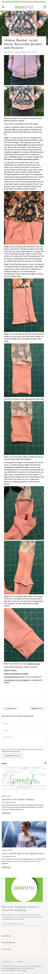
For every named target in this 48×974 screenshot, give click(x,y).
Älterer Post (10, 709)
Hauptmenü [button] (6, 936)
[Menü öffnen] (5, 7)
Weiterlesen (6, 813)
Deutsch (7, 962)
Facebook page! (33, 664)
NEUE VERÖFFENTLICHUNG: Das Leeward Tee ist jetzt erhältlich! (24, 1)
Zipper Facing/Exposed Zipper (16, 673)
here (36, 124)
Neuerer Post (37, 709)
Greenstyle (8, 966)
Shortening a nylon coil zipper (16, 680)
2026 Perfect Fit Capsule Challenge (18, 799)
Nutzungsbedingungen (11, 968)
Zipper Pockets (10, 670)
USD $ (19, 962)
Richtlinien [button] (6, 949)
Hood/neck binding (12, 677)
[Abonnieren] (44, 923)
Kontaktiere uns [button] (8, 943)
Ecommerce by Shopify (18, 970)
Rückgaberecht (28, 968)
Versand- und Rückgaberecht (30, 966)
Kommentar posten (12, 756)
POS (3, 970)
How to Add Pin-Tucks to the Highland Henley (23, 853)
